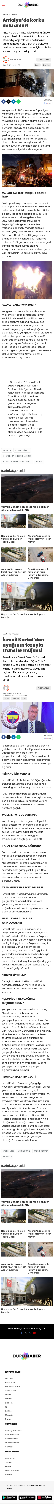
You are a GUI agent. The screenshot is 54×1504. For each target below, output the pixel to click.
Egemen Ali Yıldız (22, 450)
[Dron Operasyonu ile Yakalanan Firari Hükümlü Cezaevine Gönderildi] (40, 556)
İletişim (8, 1398)
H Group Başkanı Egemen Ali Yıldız (17, 462)
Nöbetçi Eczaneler (13, 1430)
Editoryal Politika (12, 1386)
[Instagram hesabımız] (30, 1333)
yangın (39, 462)
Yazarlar (9, 1462)
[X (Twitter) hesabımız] (25, 1333)
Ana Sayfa (10, 1458)
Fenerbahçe (9, 1151)
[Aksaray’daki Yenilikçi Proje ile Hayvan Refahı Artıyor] (40, 523)
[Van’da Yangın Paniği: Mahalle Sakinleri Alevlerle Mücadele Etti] (27, 488)
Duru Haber (15, 59)
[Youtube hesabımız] (34, 1333)
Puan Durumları (12, 1442)
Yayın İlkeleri (10, 1390)
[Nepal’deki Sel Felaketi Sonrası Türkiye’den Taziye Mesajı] (13, 523)
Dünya (8, 1419)
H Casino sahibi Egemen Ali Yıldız (17, 456)
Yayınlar (8, 1446)
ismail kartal (24, 1151)
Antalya (7, 450)
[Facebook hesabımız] (21, 1333)
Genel (37, 65)
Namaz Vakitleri (12, 1434)
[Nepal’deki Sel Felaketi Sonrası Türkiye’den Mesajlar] (27, 596)
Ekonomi (9, 1403)
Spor (24, 698)
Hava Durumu (11, 1438)
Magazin (9, 1415)
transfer (8, 1157)
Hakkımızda (10, 1382)
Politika (8, 1411)
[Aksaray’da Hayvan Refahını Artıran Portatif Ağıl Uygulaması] (13, 556)
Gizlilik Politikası (12, 1470)
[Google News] (47, 103)
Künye (8, 1394)
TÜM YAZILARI (44, 59)
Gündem (46, 65)
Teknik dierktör (41, 1151)
